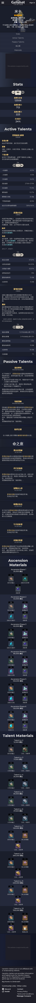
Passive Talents (18, 42)
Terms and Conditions (25, 994)
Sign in (32, 3)
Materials (18, 50)
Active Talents (18, 38)
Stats (18, 34)
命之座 (18, 46)
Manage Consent (24, 996)
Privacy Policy (22, 991)
